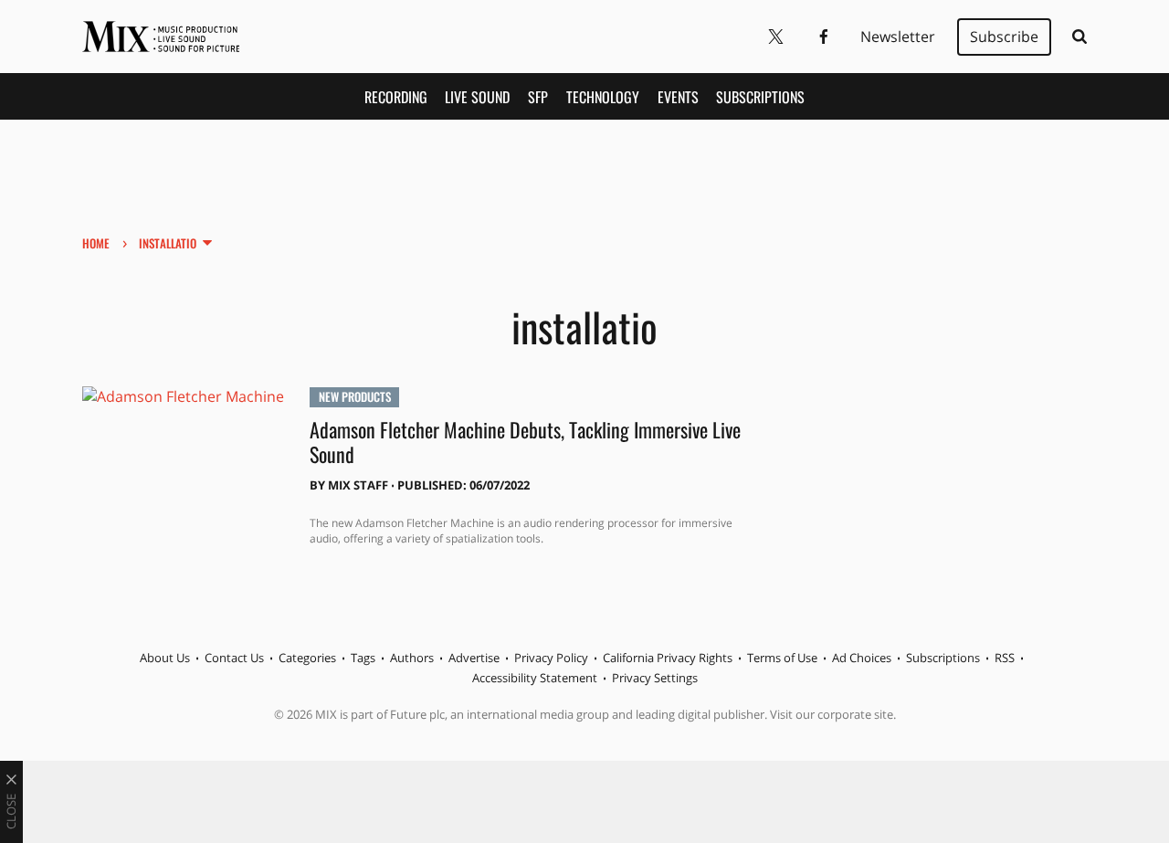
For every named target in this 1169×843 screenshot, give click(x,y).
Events (678, 97)
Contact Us (234, 657)
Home (96, 243)
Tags (363, 657)
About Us (165, 657)
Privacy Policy (551, 657)
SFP (538, 97)
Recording (395, 97)
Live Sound (477, 97)
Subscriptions (760, 97)
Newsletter (897, 36)
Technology (602, 97)
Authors (412, 657)
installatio (167, 243)
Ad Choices (861, 657)
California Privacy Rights (667, 657)
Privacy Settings (655, 677)
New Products (355, 396)
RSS (1005, 657)
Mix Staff (358, 485)
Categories (307, 657)
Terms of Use (782, 657)
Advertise (474, 657)
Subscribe (1004, 36)
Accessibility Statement (534, 677)
